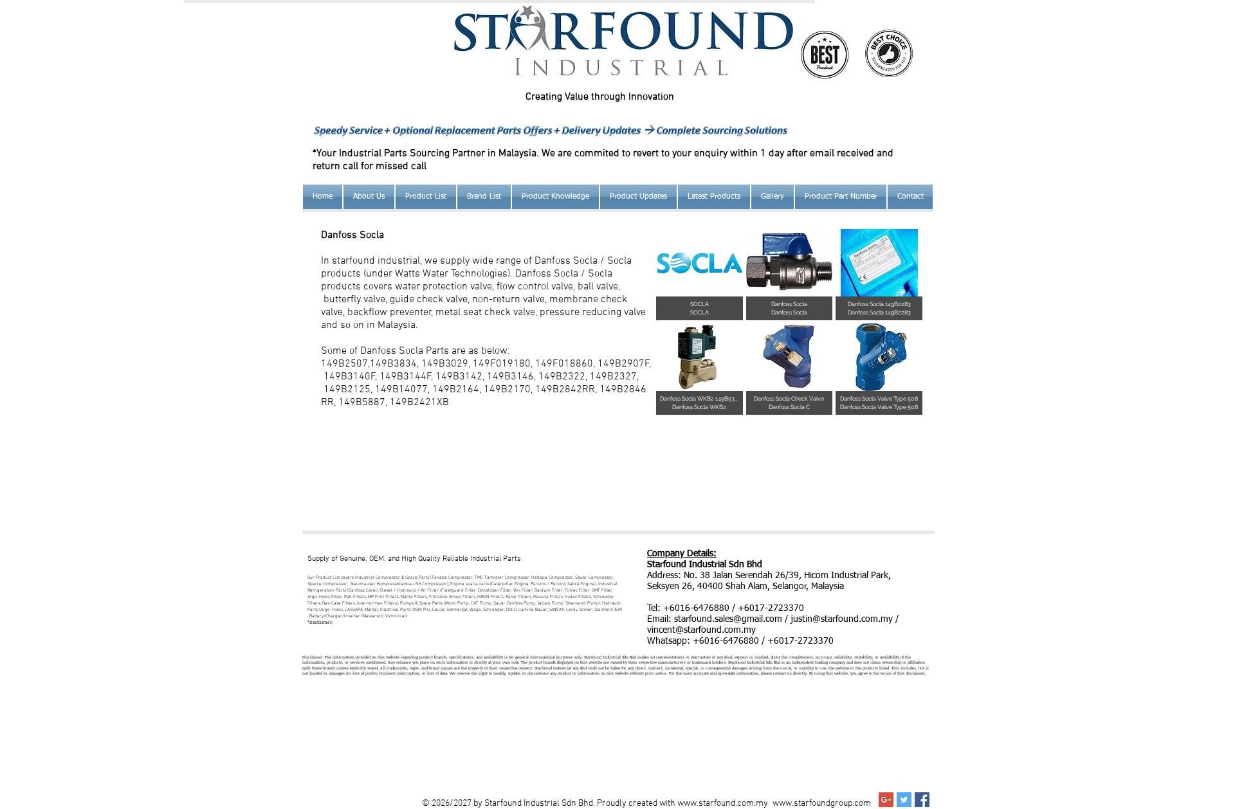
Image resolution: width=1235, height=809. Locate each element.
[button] (555, 197)
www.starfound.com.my (722, 803)
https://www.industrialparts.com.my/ (719, 652)
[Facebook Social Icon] (922, 799)
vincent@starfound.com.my (701, 630)
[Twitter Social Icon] (904, 799)
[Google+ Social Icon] (886, 799)
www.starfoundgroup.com (822, 803)
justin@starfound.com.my (842, 619)
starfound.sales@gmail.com (728, 619)
